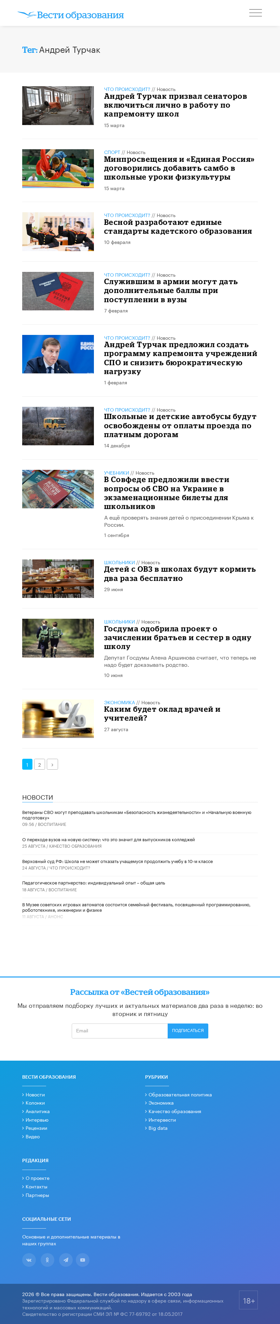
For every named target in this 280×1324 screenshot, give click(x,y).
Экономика (119, 702)
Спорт (112, 151)
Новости (35, 1094)
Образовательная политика (180, 1094)
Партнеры (37, 1194)
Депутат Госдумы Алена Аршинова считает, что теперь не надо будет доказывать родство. (180, 660)
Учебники (116, 472)
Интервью (37, 1119)
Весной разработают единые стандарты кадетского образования (178, 226)
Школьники (119, 562)
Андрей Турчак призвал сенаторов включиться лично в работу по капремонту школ (176, 105)
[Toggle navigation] (256, 13)
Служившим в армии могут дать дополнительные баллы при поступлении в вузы (171, 290)
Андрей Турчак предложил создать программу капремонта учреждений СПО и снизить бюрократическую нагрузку (181, 357)
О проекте (38, 1177)
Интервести (162, 1119)
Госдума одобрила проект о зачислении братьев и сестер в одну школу (178, 637)
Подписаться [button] (188, 1030)
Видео (33, 1136)
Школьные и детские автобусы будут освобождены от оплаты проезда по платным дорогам (180, 425)
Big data (158, 1127)
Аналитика (38, 1110)
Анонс (55, 916)
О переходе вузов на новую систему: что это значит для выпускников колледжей (108, 838)
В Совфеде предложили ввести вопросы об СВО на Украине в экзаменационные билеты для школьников (167, 492)
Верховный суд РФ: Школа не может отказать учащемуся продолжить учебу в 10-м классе (117, 860)
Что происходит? (127, 88)
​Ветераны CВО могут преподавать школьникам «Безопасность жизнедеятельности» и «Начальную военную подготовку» (136, 814)
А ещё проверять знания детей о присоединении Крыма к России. (179, 520)
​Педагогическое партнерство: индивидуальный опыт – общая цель (93, 882)
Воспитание (52, 823)
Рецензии (36, 1127)
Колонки (35, 1102)
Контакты (36, 1186)
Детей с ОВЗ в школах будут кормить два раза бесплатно (180, 573)
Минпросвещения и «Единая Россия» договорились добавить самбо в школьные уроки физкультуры (179, 168)
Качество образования (75, 845)
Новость (166, 88)
